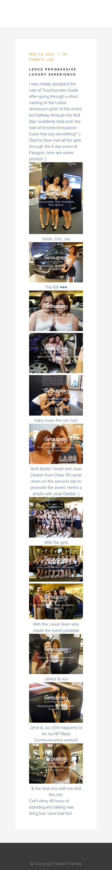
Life (50, 60)
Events (36, 60)
